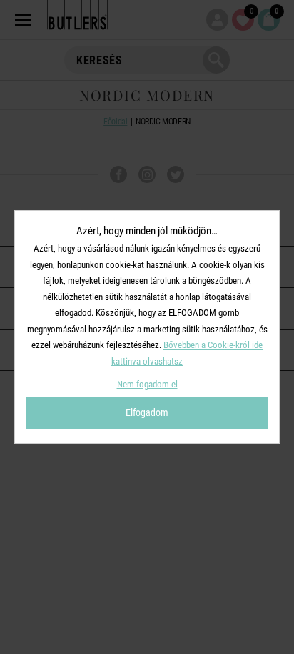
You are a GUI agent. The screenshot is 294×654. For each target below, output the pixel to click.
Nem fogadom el (147, 384)
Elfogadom (147, 412)
